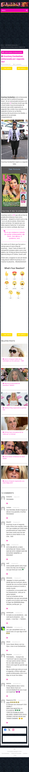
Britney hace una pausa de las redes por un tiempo (13, 433)
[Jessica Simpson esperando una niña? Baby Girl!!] (14, 472)
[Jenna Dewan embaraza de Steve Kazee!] (14, 448)
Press (15, 755)
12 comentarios (18, 64)
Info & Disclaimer (5, 753)
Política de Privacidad (16, 753)
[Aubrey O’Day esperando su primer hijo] (14, 399)
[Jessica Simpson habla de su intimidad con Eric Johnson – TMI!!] (14, 350)
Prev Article (7, 68)
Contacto (25, 753)
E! (10, 103)
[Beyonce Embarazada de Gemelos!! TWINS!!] (14, 374)
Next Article (21, 68)
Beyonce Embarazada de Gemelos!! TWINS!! (11, 384)
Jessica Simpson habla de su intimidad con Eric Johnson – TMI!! (13, 360)
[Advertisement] (14, 28)
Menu (3, 10)
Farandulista (10, 751)
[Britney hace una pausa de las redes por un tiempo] (14, 423)
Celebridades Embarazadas (13, 52)
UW (14, 215)
